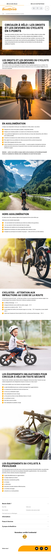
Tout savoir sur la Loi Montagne (9, 513)
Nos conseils (5, 510)
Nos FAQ (4, 507)
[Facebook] (36, 548)
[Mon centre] (37, 8)
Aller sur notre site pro (12, 3)
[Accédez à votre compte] (41, 8)
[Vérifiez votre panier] (33, 8)
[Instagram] (41, 548)
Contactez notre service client (33, 510)
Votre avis (28, 507)
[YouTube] (46, 548)
